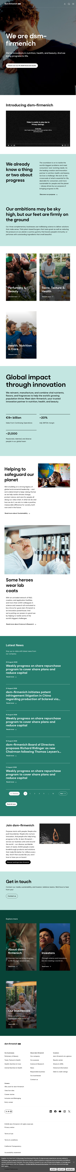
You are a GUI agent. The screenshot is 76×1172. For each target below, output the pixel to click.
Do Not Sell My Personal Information (37, 1164)
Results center (58, 1060)
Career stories (9, 1094)
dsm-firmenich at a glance (62, 1056)
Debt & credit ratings (60, 1072)
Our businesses (9, 1053)
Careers (7, 1083)
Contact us (34, 1079)
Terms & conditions (11, 1140)
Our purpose (34, 1060)
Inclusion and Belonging (13, 1098)
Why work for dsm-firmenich (14, 1087)
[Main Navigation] (73, 4)
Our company (35, 1056)
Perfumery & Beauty (11, 1056)
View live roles (9, 1090)
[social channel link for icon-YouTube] (60, 1111)
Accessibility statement (13, 1152)
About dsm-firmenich (37, 1053)
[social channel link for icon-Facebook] (55, 1111)
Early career (9, 1102)
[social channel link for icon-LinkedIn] (50, 1111)
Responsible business (37, 1072)
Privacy (21, 1164)
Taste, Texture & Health (12, 1060)
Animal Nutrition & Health (13, 1068)
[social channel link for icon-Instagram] (64, 1111)
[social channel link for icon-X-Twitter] (69, 1111)
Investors (56, 1053)
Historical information (60, 1068)
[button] (69, 4)
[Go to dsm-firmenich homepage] (12, 4)
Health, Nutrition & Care (13, 1064)
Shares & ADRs (58, 1064)
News (32, 1068)
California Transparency (13, 1146)
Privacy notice (9, 1127)
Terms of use (9, 1134)
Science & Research (37, 1064)
